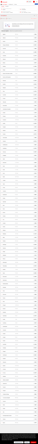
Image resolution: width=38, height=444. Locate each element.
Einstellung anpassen (18, 442)
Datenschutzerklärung (4, 439)
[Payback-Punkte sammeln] (36, 4)
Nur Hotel (7, 6)
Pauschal (2, 6)
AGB (8, 439)
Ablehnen (27, 442)
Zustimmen (33, 442)
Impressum (10, 439)
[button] (19, 34)
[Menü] (36, 1)
